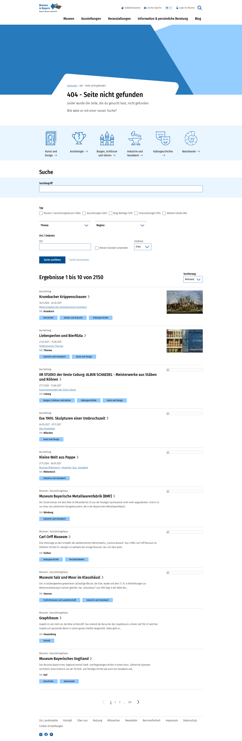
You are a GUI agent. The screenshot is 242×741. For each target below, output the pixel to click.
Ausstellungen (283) (97, 213)
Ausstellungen (91, 19)
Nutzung (97, 720)
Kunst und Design (84, 356)
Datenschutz (190, 720)
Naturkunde (69, 681)
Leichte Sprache (154, 7)
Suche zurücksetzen (79, 259)
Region (100, 225)
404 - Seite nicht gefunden (92, 85)
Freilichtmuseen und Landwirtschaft (59, 600)
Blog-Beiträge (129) (122, 213)
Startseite (72, 85)
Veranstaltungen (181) (149, 213)
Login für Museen (187, 7)
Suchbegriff (46, 183)
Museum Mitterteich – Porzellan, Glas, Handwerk (63, 467)
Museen (68, 19)
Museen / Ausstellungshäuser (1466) (62, 213)
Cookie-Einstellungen (51, 726)
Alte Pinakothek (47, 428)
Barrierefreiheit (151, 720)
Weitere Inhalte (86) (177, 213)
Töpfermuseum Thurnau (51, 346)
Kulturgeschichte (100, 317)
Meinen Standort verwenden (114, 247)
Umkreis (138, 241)
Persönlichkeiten (76, 559)
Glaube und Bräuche (73, 317)
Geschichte (48, 317)
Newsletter (131, 720)
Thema (44, 225)
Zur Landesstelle (48, 720)
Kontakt (67, 720)
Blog (198, 19)
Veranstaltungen (119, 19)
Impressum (172, 720)
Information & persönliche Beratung (163, 19)
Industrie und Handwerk (54, 356)
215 (130, 702)
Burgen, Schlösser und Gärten (57, 400)
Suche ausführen (52, 259)
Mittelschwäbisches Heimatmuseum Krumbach (63, 307)
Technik (46, 640)
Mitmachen (113, 720)
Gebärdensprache (132, 7)
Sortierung (193, 273)
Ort (41, 241)
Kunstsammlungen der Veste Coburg (57, 389)
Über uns (82, 720)
